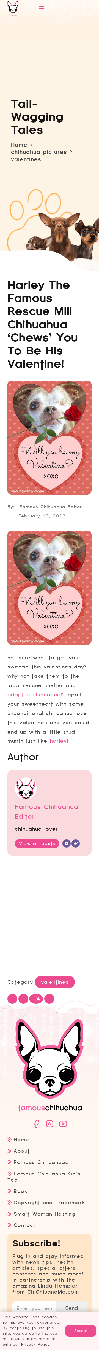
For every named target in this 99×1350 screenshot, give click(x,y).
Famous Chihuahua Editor (51, 506)
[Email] (66, 843)
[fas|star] (36, 1124)
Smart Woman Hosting (44, 1214)
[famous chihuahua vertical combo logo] (12, 8)
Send (71, 1308)
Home (21, 1139)
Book (21, 1191)
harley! (59, 741)
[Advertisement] (49, 916)
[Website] (76, 843)
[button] (58, 8)
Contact (24, 1225)
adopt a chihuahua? (35, 694)
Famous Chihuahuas (41, 1162)
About (22, 1151)
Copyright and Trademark (49, 1202)
